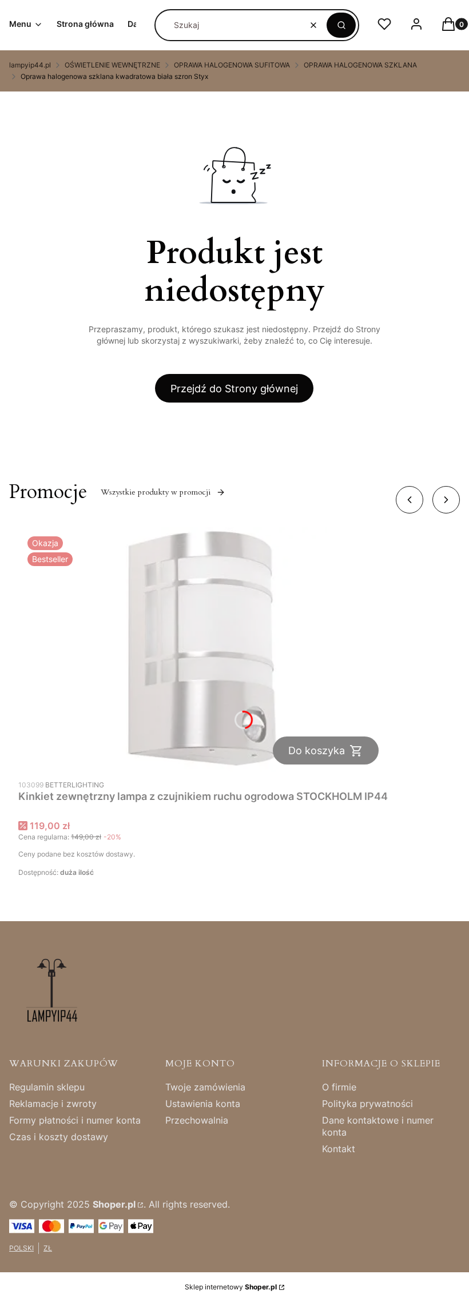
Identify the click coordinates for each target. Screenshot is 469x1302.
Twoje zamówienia (205, 1087)
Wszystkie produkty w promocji (155, 492)
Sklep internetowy (231, 1287)
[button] (341, 25)
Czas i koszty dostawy (58, 1136)
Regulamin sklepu (47, 1087)
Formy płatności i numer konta (75, 1120)
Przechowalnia (196, 1120)
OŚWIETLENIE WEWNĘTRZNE (112, 65)
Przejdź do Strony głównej (234, 389)
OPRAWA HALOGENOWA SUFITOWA (232, 65)
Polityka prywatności (367, 1103)
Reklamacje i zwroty (53, 1103)
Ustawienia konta (202, 1103)
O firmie (339, 1087)
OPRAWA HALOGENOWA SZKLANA (360, 65)
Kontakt (338, 1148)
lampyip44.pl (30, 65)
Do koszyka (316, 750)
